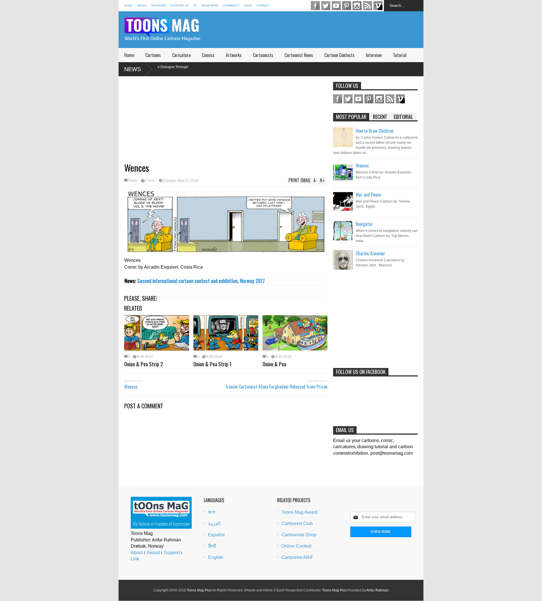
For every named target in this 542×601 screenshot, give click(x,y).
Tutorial (399, 55)
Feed (367, 5)
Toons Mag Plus (199, 590)
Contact (263, 5)
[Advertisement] (320, 29)
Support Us (179, 5)
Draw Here (209, 5)
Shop (248, 5)
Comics (208, 55)
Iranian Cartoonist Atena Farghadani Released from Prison (276, 386)
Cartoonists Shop (298, 534)
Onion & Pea (274, 364)
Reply (132, 180)
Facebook (315, 5)
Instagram (357, 5)
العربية (214, 523)
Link (135, 558)
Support (172, 552)
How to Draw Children (374, 130)
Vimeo (378, 5)
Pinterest (346, 5)
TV (195, 5)
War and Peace (368, 194)
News (132, 69)
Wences (130, 386)
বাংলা (211, 512)
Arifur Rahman (377, 590)
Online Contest (296, 546)
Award (153, 552)
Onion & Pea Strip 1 (212, 364)
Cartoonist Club (297, 523)
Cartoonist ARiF (297, 557)
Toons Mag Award (299, 512)
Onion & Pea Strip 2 (143, 364)
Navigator (364, 224)
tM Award (158, 5)
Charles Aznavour (370, 253)
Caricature (181, 55)
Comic (150, 180)
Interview (374, 55)
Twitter (325, 5)
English (215, 557)
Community (231, 5)
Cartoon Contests (339, 55)
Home (128, 5)
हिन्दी (212, 546)
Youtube (336, 5)
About (142, 5)
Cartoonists (263, 55)
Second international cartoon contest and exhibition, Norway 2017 (201, 280)
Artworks (234, 55)
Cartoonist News (299, 55)
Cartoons (153, 55)
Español (216, 534)
